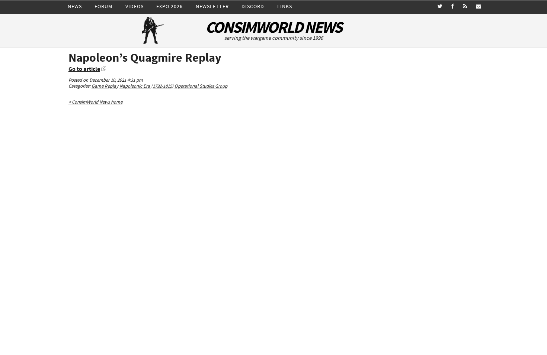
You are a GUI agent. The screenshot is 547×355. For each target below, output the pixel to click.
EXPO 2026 (169, 6)
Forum (103, 6)
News (75, 6)
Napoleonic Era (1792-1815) (146, 86)
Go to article (84, 68)
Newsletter (212, 6)
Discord (252, 6)
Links (284, 6)
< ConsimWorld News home (95, 102)
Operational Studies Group (201, 86)
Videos (134, 6)
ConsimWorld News (273, 27)
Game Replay (105, 86)
